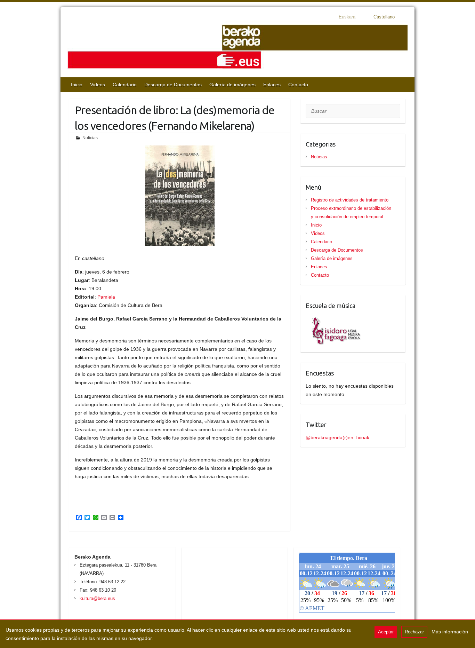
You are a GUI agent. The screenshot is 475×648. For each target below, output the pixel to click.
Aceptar (386, 631)
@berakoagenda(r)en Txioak (337, 437)
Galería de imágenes (232, 84)
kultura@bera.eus (97, 598)
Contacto (298, 84)
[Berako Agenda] (237, 47)
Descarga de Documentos (173, 84)
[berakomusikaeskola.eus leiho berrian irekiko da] (333, 318)
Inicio (76, 84)
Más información (450, 631)
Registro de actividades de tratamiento (349, 200)
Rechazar (414, 631)
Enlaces (272, 84)
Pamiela (106, 297)
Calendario (125, 84)
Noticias (90, 137)
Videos (97, 84)
